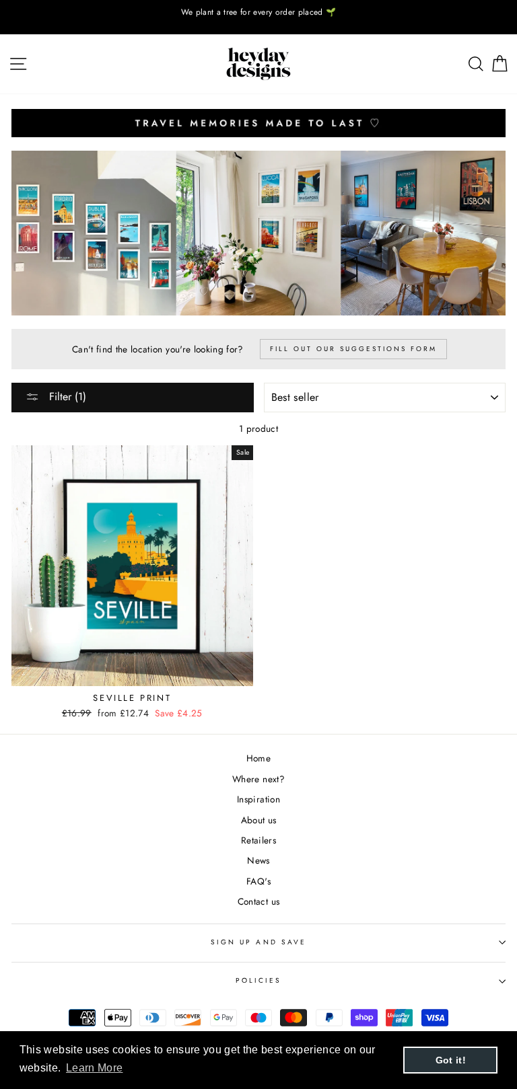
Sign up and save (258, 942)
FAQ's (258, 881)
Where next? (258, 779)
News (258, 860)
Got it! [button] (451, 1060)
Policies (258, 980)
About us (259, 820)
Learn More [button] (94, 1068)
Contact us (258, 901)
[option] (258, 12)
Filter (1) (66, 396)
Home (258, 758)
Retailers (258, 840)
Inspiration (258, 799)
